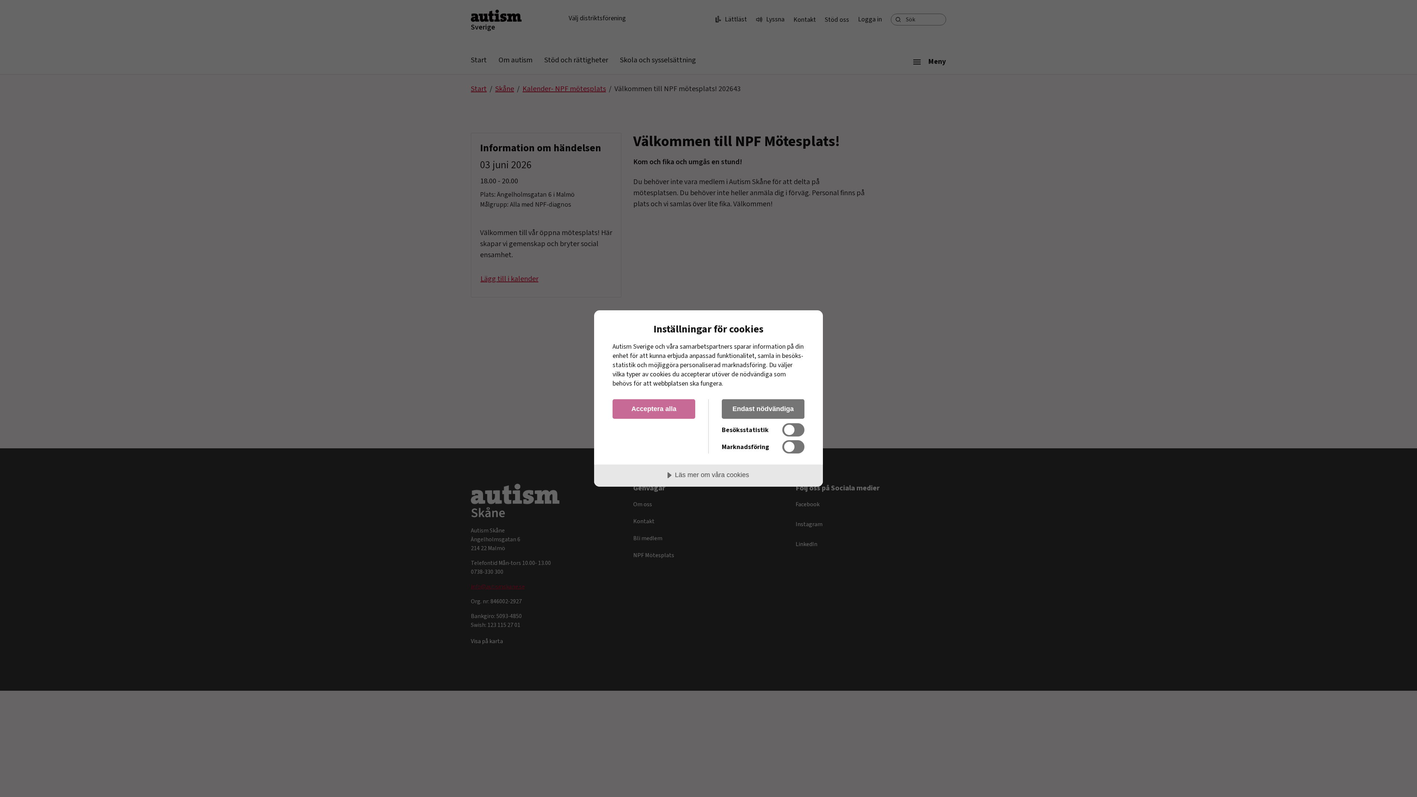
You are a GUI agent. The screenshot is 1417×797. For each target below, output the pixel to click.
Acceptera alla (653, 409)
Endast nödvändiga (763, 409)
